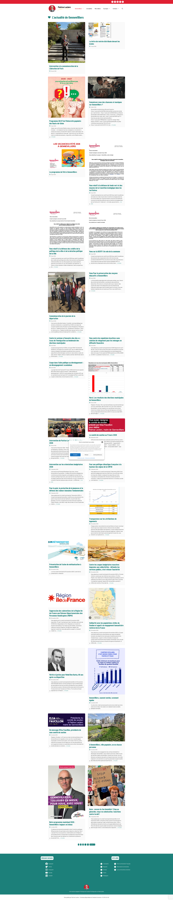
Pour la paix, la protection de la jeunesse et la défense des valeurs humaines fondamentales (66, 489)
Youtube (50, 872)
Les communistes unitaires (123, 869)
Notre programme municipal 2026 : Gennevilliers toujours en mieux (62, 823)
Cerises (105, 869)
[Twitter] (115, 2)
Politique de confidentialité (90, 457)
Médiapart (105, 875)
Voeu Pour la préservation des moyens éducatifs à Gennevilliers (103, 274)
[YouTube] (118, 2)
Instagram (50, 869)
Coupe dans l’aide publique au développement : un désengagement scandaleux (66, 363)
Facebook (50, 863)
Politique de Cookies (85, 891)
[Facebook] (112, 2)
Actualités (89, 8)
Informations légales (74, 891)
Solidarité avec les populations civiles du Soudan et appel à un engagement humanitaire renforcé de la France (106, 625)
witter (50, 866)
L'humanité (106, 863)
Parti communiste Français (123, 863)
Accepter (75, 454)
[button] (102, 442)
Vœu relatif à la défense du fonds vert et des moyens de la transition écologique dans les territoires (105, 187)
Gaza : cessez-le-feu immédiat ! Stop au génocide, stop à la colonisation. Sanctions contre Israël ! (105, 811)
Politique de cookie (80, 457)
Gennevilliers (78, 8)
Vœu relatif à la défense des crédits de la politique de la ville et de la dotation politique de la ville (66, 251)
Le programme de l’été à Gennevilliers (63, 172)
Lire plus (53, 136)
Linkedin (50, 875)
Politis (104, 872)
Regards (105, 866)
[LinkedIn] (120, 2)
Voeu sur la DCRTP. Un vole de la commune (104, 251)
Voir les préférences (97, 454)
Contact (115, 8)
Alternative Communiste (123, 866)
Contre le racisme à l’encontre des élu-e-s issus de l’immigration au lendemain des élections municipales (64, 340)
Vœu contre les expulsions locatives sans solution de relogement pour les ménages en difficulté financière (105, 340)
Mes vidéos (98, 8)
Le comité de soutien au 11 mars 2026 (103, 435)
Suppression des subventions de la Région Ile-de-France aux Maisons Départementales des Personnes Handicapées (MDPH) (66, 613)
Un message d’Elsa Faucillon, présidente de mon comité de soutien (65, 731)
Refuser (86, 454)
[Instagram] (123, 2)
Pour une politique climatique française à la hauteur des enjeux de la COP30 (105, 465)
